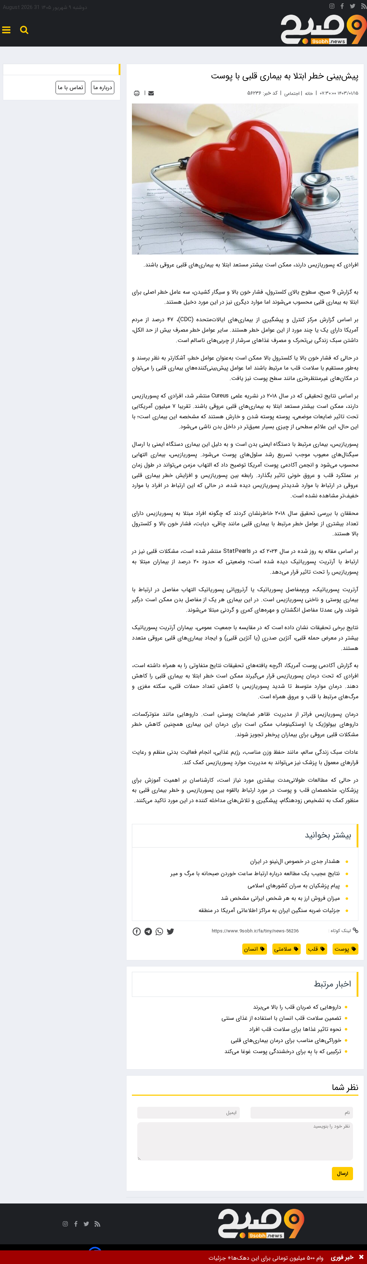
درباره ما (102, 87)
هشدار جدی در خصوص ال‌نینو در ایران (295, 861)
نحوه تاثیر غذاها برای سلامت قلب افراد (295, 1029)
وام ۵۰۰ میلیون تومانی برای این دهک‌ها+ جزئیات (266, 1258)
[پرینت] (137, 93)
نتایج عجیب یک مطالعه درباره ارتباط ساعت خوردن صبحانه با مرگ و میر (255, 874)
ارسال (342, 1173)
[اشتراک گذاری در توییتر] (170, 931)
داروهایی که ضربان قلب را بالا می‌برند (297, 1007)
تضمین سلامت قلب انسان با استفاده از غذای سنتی (281, 1018)
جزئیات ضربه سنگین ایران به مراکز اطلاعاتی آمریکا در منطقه (269, 911)
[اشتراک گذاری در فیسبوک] (137, 931)
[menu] (6, 29)
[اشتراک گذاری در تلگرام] (148, 931)
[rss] (364, 7)
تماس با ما (70, 87)
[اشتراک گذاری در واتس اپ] (159, 931)
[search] (24, 29)
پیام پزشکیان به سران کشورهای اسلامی (294, 886)
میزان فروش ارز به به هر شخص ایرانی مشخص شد (280, 898)
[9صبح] (324, 30)
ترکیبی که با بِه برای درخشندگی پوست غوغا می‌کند (282, 1051)
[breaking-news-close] (361, 1257)
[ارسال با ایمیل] (151, 93)
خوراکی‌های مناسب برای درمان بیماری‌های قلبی (286, 1040)
